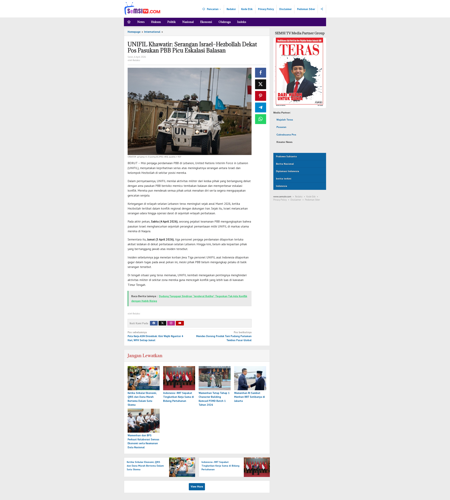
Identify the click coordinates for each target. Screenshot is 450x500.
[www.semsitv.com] (142, 8)
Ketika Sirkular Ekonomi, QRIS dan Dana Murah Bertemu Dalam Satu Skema (145, 465)
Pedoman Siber (312, 199)
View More (197, 486)
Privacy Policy (280, 199)
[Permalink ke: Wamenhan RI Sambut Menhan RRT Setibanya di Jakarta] (250, 378)
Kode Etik (311, 196)
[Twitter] (162, 323)
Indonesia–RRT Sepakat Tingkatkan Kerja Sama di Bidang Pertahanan (178, 397)
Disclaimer (296, 199)
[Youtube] (180, 323)
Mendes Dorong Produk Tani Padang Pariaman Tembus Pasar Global (223, 336)
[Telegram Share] (260, 107)
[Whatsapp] (260, 119)
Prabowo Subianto (286, 156)
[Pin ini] (260, 96)
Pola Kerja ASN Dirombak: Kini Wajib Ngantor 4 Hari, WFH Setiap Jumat (155, 336)
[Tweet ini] (260, 84)
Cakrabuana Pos (286, 134)
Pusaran (281, 127)
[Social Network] (322, 9)
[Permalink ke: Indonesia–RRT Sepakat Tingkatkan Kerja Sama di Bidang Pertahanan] (179, 378)
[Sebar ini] (260, 73)
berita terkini (283, 178)
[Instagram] (171, 323)
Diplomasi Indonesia (287, 171)
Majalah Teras (285, 119)
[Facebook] (154, 323)
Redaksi (299, 196)
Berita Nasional (285, 163)
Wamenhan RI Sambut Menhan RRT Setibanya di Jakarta (249, 397)
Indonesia (281, 186)
